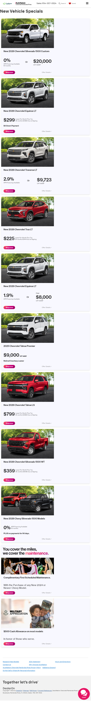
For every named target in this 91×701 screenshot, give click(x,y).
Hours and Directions (63, 662)
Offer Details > (47, 72)
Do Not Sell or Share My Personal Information (19, 670)
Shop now (9, 72)
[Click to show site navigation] (87, 3)
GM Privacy (33, 690)
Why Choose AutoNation (38, 665)
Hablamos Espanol (49, 667)
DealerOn (19, 690)
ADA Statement (34, 662)
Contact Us (7, 665)
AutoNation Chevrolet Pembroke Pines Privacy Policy (22, 667)
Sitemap (26, 690)
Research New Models (11, 662)
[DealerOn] (9, 688)
